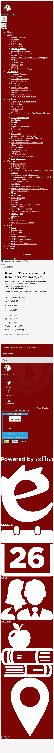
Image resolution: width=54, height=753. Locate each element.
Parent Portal (16, 195)
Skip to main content (9, 2)
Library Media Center (19, 88)
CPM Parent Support (19, 182)
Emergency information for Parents (25, 186)
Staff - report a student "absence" (24, 243)
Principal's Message (19, 37)
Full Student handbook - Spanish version (27, 143)
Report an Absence (18, 166)
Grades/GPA (16, 200)
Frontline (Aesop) (18, 230)
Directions (15, 42)
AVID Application (18, 154)
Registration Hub (18, 163)
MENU (14, 131)
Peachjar (14, 202)
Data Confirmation (18, 168)
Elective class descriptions (21, 94)
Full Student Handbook (20, 140)
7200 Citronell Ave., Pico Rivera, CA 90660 (18, 408)
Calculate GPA (17, 108)
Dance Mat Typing (18, 149)
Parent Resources (18, 198)
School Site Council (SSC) (21, 209)
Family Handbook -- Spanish (22, 69)
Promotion (15, 39)
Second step (16, 133)
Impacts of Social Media (20, 127)
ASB (13, 234)
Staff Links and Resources (21, 239)
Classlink (14, 111)
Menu (13, 193)
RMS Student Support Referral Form (25, 204)
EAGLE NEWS (17, 46)
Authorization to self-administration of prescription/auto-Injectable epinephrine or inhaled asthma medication (31, 177)
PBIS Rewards (17, 106)
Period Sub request (18, 237)
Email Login (16, 122)
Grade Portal (16, 129)
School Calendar (17, 207)
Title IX (14, 92)
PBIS (13, 218)
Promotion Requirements (21, 90)
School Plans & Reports (20, 51)
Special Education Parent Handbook (25, 211)
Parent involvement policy (21, 53)
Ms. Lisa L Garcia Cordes (11, 261)
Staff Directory (17, 62)
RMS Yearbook (17, 147)
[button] (10, 35)
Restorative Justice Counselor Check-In (26, 138)
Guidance (15, 85)
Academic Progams (18, 74)
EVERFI (14, 124)
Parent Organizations (19, 191)
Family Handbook (18, 67)
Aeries (13, 228)
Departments (16, 83)
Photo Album (16, 55)
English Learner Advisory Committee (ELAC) (29, 188)
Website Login (17, 241)
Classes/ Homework (19, 81)
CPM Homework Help (20, 118)
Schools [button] (27, 254)
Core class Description (20, 78)
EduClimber (16, 120)
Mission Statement (18, 49)
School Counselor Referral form (23, 136)
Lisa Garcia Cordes (21, 334)
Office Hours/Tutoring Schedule (24, 97)
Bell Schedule (16, 44)
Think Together (17, 64)
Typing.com (16, 152)
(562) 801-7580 (7, 410)
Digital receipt (16, 232)
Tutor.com (15, 216)
